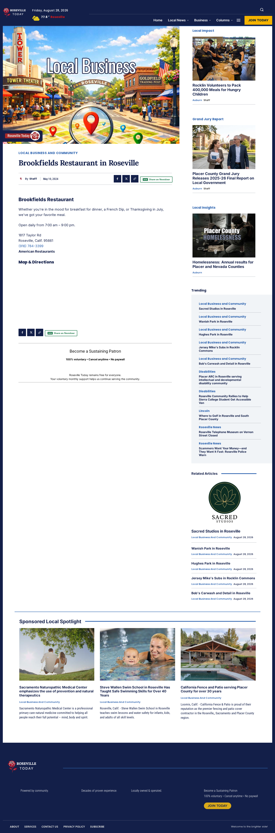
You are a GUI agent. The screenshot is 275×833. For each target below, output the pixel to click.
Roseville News (210, 427)
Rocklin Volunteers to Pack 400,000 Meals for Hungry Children (216, 89)
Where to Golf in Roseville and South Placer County (224, 417)
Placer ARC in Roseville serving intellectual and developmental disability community (220, 380)
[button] (261, 9)
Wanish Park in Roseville (215, 321)
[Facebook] (117, 178)
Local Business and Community (48, 153)
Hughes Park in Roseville (216, 334)
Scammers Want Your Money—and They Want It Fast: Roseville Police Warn (223, 452)
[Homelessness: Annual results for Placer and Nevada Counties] (223, 235)
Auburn (197, 100)
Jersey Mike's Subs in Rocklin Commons (219, 349)
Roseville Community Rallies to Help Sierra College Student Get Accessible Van (225, 399)
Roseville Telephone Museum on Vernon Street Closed (226, 433)
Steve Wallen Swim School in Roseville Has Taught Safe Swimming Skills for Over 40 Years (135, 691)
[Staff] (22, 179)
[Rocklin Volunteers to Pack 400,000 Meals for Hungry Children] (223, 59)
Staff (33, 178)
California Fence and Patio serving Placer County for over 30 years (214, 689)
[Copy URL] (134, 178)
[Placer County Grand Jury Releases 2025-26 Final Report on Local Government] (223, 147)
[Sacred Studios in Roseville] (223, 502)
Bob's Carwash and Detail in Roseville (224, 363)
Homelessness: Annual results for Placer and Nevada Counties (222, 264)
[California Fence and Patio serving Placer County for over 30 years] (218, 654)
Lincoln (204, 410)
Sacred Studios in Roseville (217, 308)
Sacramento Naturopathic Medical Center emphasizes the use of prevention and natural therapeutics (56, 691)
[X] (126, 178)
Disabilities (207, 371)
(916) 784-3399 (31, 246)
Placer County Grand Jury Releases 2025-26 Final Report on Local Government (223, 178)
